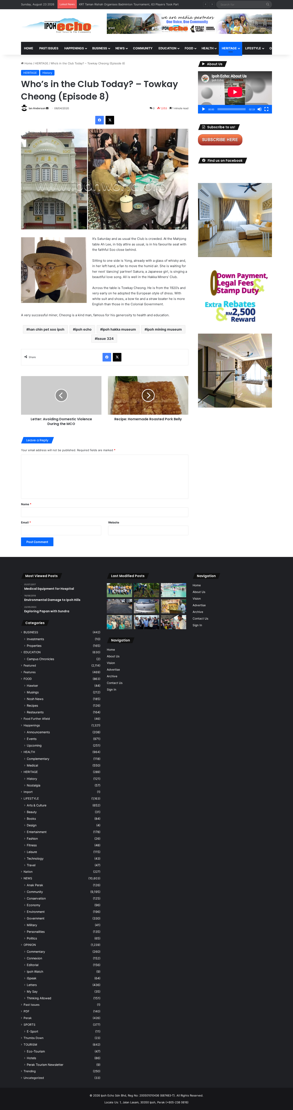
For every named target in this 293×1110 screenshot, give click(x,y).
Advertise (113, 669)
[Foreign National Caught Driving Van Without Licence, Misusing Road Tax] (146, 606)
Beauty (32, 812)
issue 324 (105, 338)
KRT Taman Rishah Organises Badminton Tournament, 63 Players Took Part (129, 4)
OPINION (275, 48)
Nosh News (35, 699)
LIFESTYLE (253, 48)
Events (31, 739)
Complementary (38, 759)
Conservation (36, 898)
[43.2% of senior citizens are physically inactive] (173, 606)
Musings (33, 692)
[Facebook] (99, 120)
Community (35, 892)
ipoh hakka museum (119, 329)
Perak (28, 1018)
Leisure (32, 852)
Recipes (32, 705)
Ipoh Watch (35, 971)
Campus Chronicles (40, 659)
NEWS (120, 48)
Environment (36, 911)
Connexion (34, 958)
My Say (32, 991)
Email (26, 522)
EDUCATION (167, 48)
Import (28, 792)
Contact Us (114, 683)
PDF (26, 1011)
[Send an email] (47, 108)
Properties (34, 645)
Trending (30, 1071)
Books (31, 818)
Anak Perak (35, 885)
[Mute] (259, 109)
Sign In (111, 689)
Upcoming (34, 745)
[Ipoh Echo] (60, 25)
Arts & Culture (36, 805)
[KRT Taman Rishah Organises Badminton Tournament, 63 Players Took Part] (173, 590)
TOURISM (30, 1044)
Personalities (36, 931)
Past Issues (48, 48)
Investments (35, 639)
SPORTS (29, 1024)
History (47, 72)
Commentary (36, 951)
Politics (32, 938)
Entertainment (37, 832)
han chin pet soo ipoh (46, 329)
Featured (30, 665)
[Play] (203, 109)
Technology (35, 858)
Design (31, 825)
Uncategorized (34, 1078)
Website (113, 522)
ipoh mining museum (164, 329)
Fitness (32, 845)
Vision (111, 663)
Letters (32, 985)
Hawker (32, 685)
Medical (32, 765)
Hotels (31, 1058)
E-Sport (32, 1031)
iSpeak (31, 978)
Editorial (32, 965)
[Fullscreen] (266, 109)
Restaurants (35, 712)
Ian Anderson (37, 108)
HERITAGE (229, 48)
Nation (28, 871)
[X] (110, 120)
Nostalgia (33, 785)
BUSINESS (99, 48)
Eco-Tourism (36, 1051)
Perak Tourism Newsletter (45, 1064)
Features (30, 672)
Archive (112, 676)
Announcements (38, 732)
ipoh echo (83, 329)
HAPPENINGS (74, 48)
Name (26, 504)
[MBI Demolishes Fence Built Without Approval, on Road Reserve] (146, 590)
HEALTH (207, 48)
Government (35, 918)
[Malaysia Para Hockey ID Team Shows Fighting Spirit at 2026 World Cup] (119, 590)
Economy (33, 905)
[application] (235, 92)
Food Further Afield (37, 718)
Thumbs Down (34, 1038)
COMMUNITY (143, 48)
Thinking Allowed (39, 998)
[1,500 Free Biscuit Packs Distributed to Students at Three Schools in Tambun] (173, 622)
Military (32, 925)
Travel (31, 865)
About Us (113, 656)
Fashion (32, 838)
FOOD (189, 48)
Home (28, 48)
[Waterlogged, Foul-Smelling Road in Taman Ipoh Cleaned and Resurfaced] (119, 606)
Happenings (32, 725)
